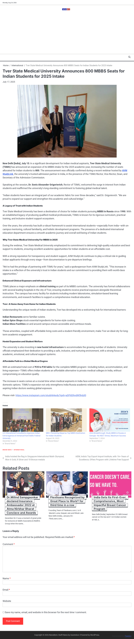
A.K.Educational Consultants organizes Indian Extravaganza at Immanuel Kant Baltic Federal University (21, 435)
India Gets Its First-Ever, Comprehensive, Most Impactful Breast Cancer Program (110, 503)
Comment (9, 544)
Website (7, 601)
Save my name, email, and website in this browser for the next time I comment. (46, 612)
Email (6, 589)
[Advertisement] (67, 34)
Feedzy (128, 636)
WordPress (94, 635)
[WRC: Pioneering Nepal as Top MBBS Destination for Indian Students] (66, 420)
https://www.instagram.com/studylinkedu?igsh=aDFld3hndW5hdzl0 (51, 395)
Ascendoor (74, 635)
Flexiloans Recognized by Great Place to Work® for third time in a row (67, 501)
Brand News (7, 450)
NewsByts (53, 635)
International (19, 450)
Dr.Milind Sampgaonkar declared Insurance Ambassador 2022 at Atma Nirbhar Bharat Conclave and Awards (22, 505)
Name (7, 578)
